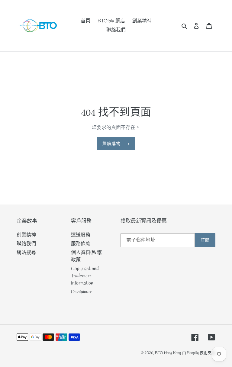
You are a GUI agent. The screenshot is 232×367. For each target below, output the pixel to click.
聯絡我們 (26, 244)
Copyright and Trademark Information (85, 276)
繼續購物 (111, 143)
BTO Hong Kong (168, 353)
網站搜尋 (26, 252)
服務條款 (80, 244)
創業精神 (26, 235)
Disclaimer (81, 292)
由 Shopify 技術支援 (198, 353)
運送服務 (80, 235)
